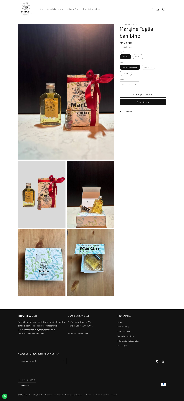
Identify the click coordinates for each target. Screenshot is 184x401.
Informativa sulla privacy (74, 395)
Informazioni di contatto (128, 341)
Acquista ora (143, 102)
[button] (54, 9)
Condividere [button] (128, 111)
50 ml (137, 57)
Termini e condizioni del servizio (97, 395)
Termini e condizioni (126, 336)
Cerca (119, 322)
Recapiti (114, 395)
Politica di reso (124, 331)
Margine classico (130, 67)
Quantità (123, 79)
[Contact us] (4, 396)
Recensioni (122, 345)
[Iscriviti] (63, 361)
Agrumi (125, 73)
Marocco (149, 68)
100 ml (125, 57)
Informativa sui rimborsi (54, 395)
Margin (26, 395)
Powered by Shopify (36, 395)
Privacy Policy (123, 326)
